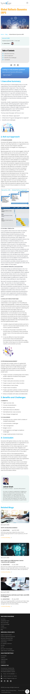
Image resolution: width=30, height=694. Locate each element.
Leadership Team (5, 621)
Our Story (3, 619)
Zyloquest (3, 663)
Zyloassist (3, 661)
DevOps (3, 645)
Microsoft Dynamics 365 (7, 638)
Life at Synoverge (5, 624)
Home (2, 34)
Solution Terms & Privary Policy (8, 690)
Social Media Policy (6, 692)
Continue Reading (5, 537)
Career (2, 626)
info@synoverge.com (11, 678)
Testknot (3, 657)
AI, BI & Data (4, 642)
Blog (6, 34)
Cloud (2, 647)
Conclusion (7, 59)
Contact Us (3, 628)
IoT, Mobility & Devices (6, 643)
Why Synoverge (4, 622)
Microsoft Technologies (6, 649)
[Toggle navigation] (27, 2)
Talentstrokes (4, 659)
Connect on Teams (12, 676)
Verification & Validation (7, 640)
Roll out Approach (8, 55)
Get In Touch (7, 75)
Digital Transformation (6, 634)
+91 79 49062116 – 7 (11, 674)
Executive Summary (9, 53)
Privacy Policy (21, 690)
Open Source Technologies (7, 650)
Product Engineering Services (8, 636)
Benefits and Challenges (10, 57)
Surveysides (4, 655)
